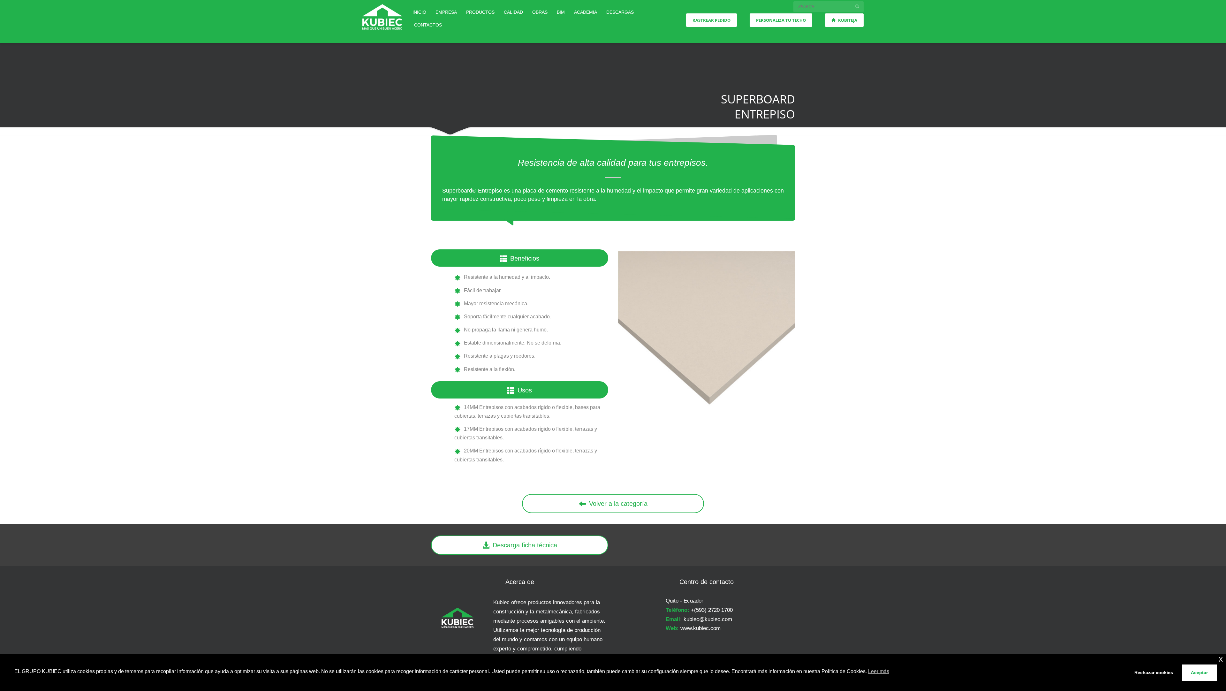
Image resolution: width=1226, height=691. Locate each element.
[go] (857, 6)
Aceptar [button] (1199, 672)
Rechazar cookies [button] (1153, 672)
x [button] (1221, 659)
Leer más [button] (878, 671)
